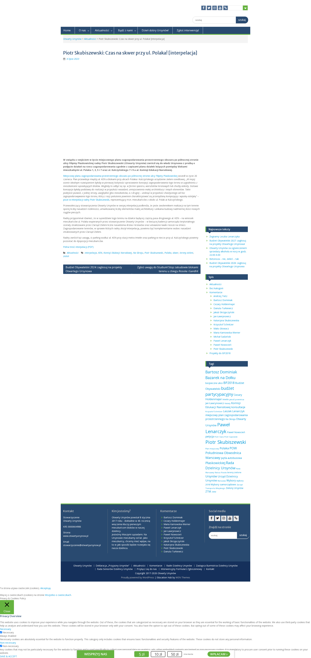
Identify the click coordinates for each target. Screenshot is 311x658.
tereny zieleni (186, 252)
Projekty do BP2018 (219, 353)
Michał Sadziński (222, 336)
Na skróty (235, 7)
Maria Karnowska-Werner (226, 332)
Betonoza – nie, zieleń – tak (224, 258)
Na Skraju (138, 252)
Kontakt (210, 569)
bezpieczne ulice (214, 383)
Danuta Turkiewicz (223, 308)
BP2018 (229, 383)
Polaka (167, 252)
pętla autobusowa (231, 458)
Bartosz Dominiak (222, 300)
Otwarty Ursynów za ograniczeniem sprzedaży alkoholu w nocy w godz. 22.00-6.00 (228, 251)
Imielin (226, 399)
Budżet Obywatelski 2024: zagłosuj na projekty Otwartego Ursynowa (94, 269)
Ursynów (211, 476)
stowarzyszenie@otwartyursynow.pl (82, 545)
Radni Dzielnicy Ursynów (179, 566)
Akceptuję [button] (45, 588)
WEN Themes (183, 577)
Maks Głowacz (221, 328)
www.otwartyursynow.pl (75, 535)
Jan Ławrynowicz (222, 316)
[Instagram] (214, 8)
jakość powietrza (236, 399)
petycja (209, 436)
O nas (82, 30)
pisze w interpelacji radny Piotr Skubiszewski (86, 199)
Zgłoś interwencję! (188, 30)
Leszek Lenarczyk (234, 411)
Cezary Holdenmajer (224, 304)
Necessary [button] (5, 629)
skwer (176, 252)
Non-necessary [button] (8, 642)
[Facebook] (203, 8)
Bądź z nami (125, 30)
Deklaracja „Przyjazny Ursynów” (112, 566)
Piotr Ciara (219, 437)
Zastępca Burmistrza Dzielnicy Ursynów (217, 566)
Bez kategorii (216, 288)
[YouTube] (220, 8)
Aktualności (102, 30)
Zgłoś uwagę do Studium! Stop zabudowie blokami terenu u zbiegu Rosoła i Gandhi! (167, 269)
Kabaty (227, 403)
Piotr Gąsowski (230, 437)
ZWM (214, 492)
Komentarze (215, 292)
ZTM (208, 491)
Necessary (8, 632)
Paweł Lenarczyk (222, 340)
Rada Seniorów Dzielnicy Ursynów (115, 569)
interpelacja (91, 252)
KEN (100, 252)
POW (233, 448)
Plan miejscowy (212, 448)
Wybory (231, 480)
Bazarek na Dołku (220, 377)
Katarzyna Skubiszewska (226, 320)
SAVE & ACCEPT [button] (8, 656)
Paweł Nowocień (222, 344)
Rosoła (224, 472)
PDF (90, 246)
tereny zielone (234, 472)
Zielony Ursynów (234, 488)
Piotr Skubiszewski (153, 252)
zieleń (66, 256)
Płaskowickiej (215, 463)
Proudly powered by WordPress (137, 577)
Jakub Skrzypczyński (223, 312)
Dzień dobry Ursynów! (155, 30)
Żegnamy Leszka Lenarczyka (224, 236)
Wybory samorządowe (223, 484)
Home (67, 30)
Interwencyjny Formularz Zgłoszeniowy (181, 569)
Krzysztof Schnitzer (223, 324)
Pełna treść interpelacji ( (75, 246)
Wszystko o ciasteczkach (58, 595)
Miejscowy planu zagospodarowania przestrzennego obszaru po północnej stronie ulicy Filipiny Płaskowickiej (120, 175)
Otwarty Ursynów (72, 38)
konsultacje (238, 407)
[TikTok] (225, 8)
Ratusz (217, 472)
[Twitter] (209, 8)
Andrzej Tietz (220, 296)
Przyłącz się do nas (147, 569)
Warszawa (222, 481)
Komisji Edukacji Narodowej (118, 252)
